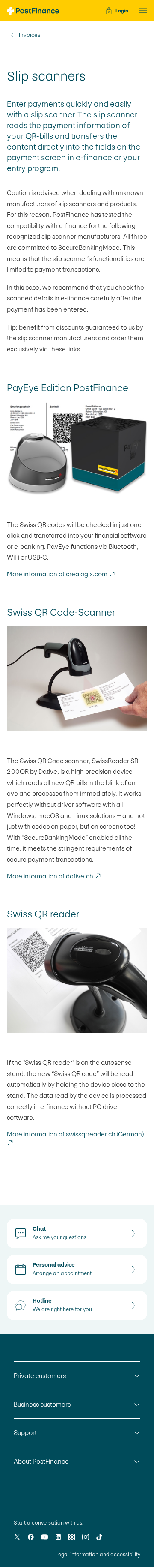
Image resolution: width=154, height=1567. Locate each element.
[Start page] (33, 11)
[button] (140, 10)
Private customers (40, 1376)
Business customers (42, 1404)
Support (25, 1433)
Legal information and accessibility (98, 1554)
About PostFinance (41, 1461)
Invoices (29, 35)
